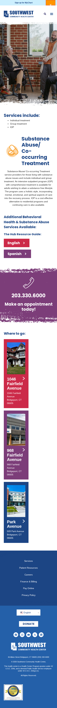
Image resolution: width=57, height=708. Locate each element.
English (27, 612)
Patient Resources (28, 568)
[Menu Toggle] (51, 13)
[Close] (50, 2)
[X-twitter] (34, 634)
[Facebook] (15, 634)
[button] (45, 14)
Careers (29, 574)
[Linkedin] (41, 634)
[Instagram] (22, 634)
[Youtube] (28, 634)
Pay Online (28, 588)
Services (28, 561)
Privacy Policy (28, 595)
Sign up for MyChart (24, 3)
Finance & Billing (28, 581)
